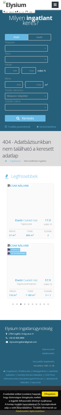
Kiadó (39, 37)
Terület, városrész (14, 90)
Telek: (30, 231)
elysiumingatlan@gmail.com (23, 341)
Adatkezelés (48, 353)
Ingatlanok (15, 160)
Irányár (8, 64)
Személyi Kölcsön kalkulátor (30, 375)
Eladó (16, 37)
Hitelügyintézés (40, 371)
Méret (8, 78)
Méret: (12, 231)
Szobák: (48, 231)
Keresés (27, 118)
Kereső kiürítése (47, 126)
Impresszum (48, 349)
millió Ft (48, 224)
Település (10, 42)
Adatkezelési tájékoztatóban (30, 411)
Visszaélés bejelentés (43, 361)
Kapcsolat (36, 382)
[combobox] (26, 48)
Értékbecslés (24, 371)
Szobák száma (12, 101)
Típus (7, 53)
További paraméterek (18, 126)
